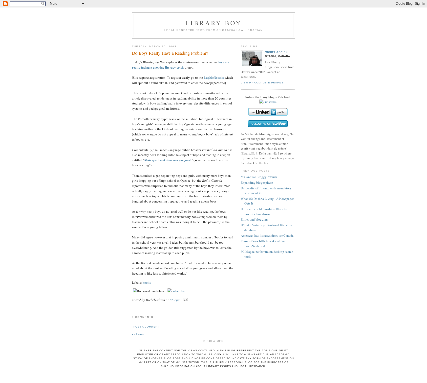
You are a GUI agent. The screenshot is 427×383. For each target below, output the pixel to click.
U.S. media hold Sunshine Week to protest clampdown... (264, 211)
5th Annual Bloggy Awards (259, 177)
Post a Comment (146, 326)
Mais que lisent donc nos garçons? (168, 159)
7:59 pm (174, 300)
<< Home (138, 334)
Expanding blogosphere (257, 182)
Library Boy (213, 23)
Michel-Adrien (276, 52)
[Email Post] (185, 300)
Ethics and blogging (254, 219)
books (147, 282)
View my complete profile (262, 82)
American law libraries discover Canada (267, 235)
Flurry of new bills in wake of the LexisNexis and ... (263, 243)
